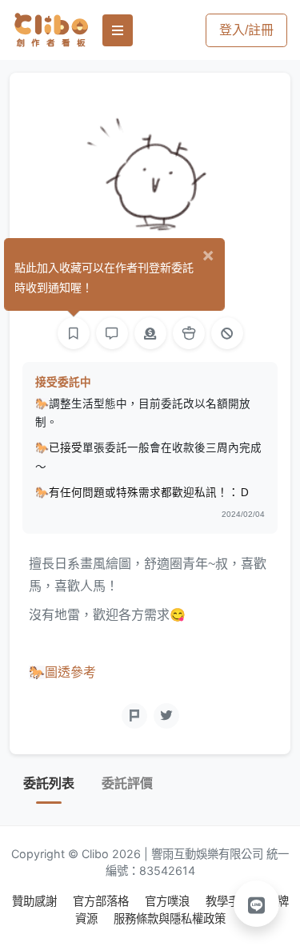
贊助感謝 (36, 901)
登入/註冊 (246, 30)
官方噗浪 (169, 901)
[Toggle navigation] (117, 30)
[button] (257, 903)
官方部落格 (102, 901)
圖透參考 (70, 672)
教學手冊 (230, 901)
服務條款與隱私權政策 (170, 918)
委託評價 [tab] (127, 783)
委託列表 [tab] (48, 783)
